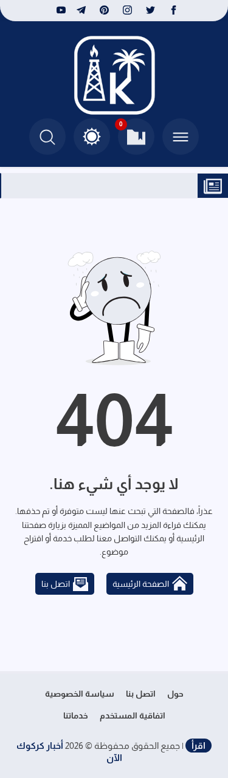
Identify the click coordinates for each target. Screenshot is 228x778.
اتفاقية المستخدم (132, 715)
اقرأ (199, 745)
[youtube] (60, 10)
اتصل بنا (55, 584)
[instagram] (127, 10)
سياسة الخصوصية (79, 694)
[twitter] (150, 10)
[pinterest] (104, 10)
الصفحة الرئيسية (140, 584)
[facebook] (173, 10)
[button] (92, 136)
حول (175, 694)
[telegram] (81, 10)
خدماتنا (75, 715)
